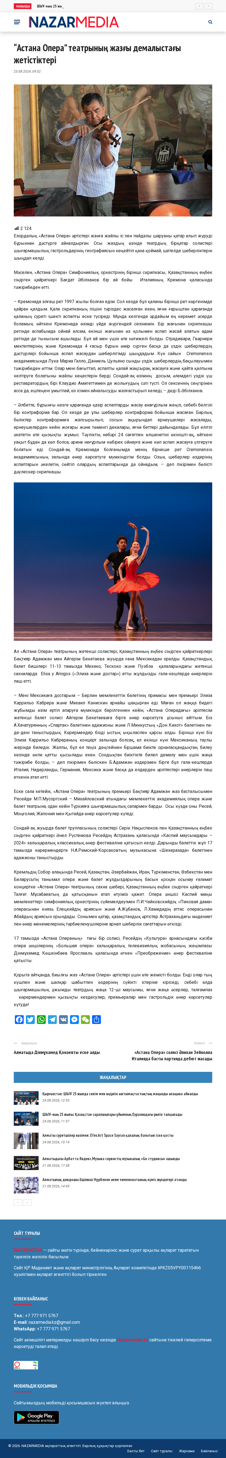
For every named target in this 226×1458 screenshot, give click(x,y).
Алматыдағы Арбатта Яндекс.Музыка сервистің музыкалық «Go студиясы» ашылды (111, 1158)
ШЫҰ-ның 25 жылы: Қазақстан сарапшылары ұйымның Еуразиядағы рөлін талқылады (104, 6)
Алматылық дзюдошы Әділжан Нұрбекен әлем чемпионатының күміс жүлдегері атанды (114, 1179)
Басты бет (136, 1451)
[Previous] (18, 1202)
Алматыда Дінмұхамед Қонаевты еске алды (57, 1052)
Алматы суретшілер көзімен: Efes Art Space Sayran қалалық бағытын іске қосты (107, 1135)
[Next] (27, 1202)
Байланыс (209, 1451)
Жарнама (187, 1451)
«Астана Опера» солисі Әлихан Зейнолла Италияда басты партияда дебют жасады (172, 1055)
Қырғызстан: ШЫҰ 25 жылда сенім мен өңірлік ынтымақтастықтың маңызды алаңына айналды (120, 1093)
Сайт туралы (162, 1451)
